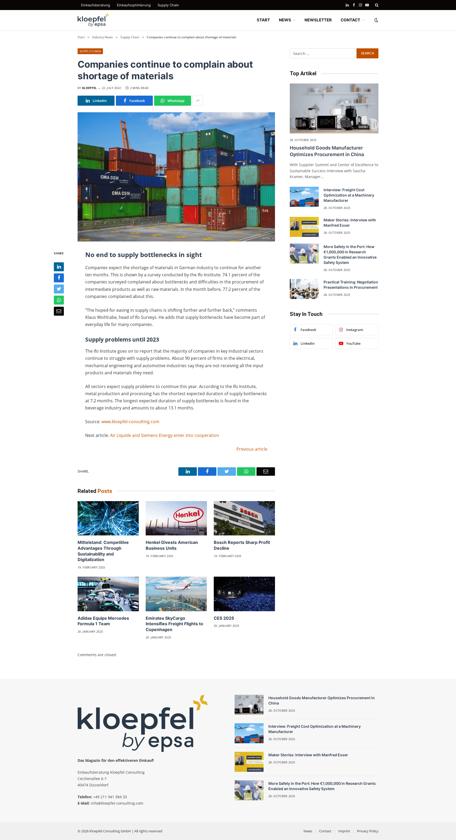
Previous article (251, 449)
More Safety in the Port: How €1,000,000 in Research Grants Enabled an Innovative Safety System (350, 254)
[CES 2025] (244, 594)
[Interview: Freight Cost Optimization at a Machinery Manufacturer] (304, 197)
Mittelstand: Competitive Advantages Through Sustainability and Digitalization (103, 551)
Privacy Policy (367, 831)
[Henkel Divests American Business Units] (176, 518)
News (307, 831)
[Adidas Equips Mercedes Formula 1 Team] (108, 594)
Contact (325, 831)
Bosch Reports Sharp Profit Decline (242, 545)
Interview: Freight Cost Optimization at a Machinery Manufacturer (349, 195)
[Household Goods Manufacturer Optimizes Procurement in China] (334, 108)
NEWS (285, 19)
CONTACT (350, 19)
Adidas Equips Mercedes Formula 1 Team (103, 621)
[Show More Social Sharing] (197, 101)
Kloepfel (89, 88)
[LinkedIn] (59, 266)
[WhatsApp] (59, 300)
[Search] (376, 5)
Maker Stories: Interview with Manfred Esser (350, 222)
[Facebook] (59, 277)
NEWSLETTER (318, 19)
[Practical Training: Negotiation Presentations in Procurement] (304, 289)
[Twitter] (59, 288)
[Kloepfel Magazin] (93, 20)
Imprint (344, 831)
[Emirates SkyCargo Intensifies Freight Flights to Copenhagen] (176, 594)
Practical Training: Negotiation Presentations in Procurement (351, 285)
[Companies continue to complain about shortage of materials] (176, 176)
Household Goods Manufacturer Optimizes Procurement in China (327, 151)
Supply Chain (168, 5)
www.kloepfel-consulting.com (130, 421)
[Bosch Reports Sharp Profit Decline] (244, 518)
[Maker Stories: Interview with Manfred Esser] (304, 227)
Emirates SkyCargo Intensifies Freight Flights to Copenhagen (174, 623)
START (263, 19)
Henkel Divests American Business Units (172, 545)
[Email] (59, 311)
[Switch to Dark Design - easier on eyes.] (375, 20)
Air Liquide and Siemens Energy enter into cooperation (164, 435)
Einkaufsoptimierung (134, 5)
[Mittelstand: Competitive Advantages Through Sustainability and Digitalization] (108, 518)
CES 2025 (224, 618)
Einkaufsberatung (95, 5)
